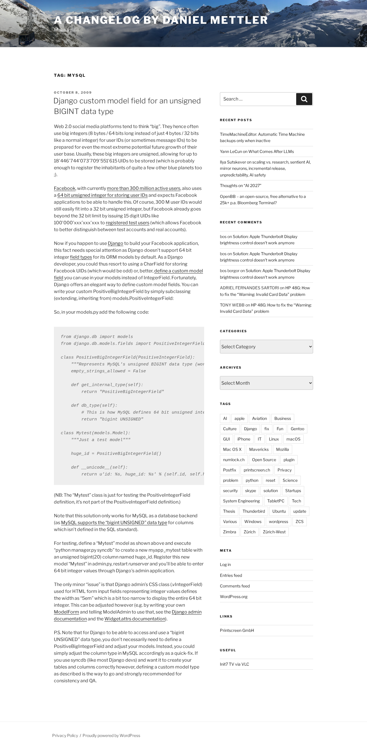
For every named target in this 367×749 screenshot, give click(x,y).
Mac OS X (232, 449)
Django (115, 243)
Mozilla (282, 449)
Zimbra (229, 531)
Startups (293, 490)
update (299, 511)
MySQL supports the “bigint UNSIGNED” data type (114, 522)
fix (266, 428)
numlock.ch (234, 459)
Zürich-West (274, 531)
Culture (230, 428)
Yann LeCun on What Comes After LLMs (257, 151)
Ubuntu (279, 511)
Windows (252, 521)
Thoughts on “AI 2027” (240, 185)
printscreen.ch (257, 469)
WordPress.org (233, 596)
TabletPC (275, 500)
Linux (274, 439)
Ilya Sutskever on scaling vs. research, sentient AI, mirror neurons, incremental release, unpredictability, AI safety (265, 168)
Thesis (229, 511)
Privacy (285, 469)
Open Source (264, 459)
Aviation (259, 418)
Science (290, 480)
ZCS (300, 521)
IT (259, 439)
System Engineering (241, 500)
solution (270, 490)
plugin (289, 459)
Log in (225, 564)
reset (270, 480)
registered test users (127, 222)
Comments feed (235, 585)
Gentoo (297, 428)
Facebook (64, 188)
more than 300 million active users (143, 188)
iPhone (243, 439)
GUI (226, 439)
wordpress (278, 521)
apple (240, 418)
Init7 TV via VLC (234, 664)
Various (230, 521)
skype (250, 490)
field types (81, 257)
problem (230, 480)
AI (225, 418)
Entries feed (231, 575)
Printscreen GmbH (237, 630)
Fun (280, 428)
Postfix (229, 469)
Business (282, 418)
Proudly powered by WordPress (111, 735)
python (252, 480)
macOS (293, 439)
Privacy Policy (65, 735)
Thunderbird (254, 511)
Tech (296, 500)
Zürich (249, 531)
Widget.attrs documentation (134, 619)
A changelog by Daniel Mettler (161, 20)
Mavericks (259, 449)
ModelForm (66, 612)
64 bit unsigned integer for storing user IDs (102, 195)
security (230, 490)
